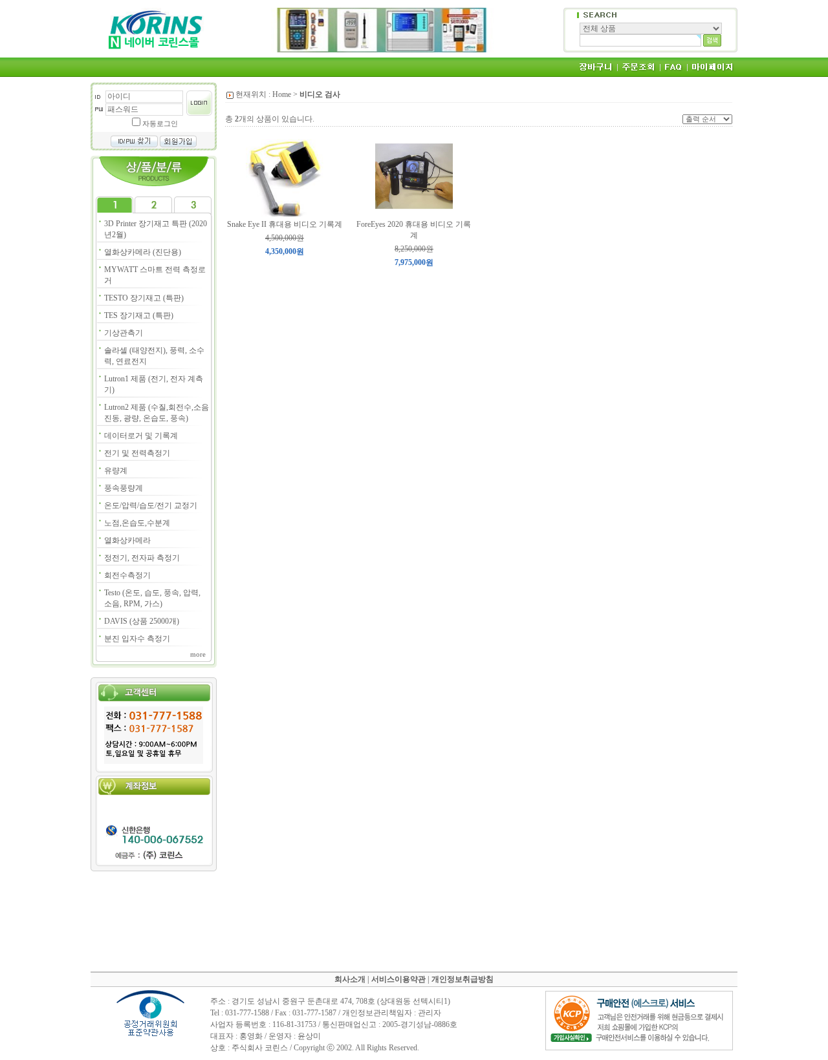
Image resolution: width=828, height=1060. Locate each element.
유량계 (115, 470)
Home (281, 94)
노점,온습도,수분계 (137, 522)
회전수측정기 (127, 575)
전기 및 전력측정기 (137, 453)
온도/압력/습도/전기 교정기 (150, 505)
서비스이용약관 (398, 979)
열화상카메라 (127, 540)
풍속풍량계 (123, 488)
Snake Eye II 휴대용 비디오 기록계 (284, 224)
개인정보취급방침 (462, 979)
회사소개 (349, 979)
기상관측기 (123, 332)
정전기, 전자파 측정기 (142, 557)
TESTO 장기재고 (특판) (144, 297)
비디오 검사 (320, 94)
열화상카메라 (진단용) (142, 252)
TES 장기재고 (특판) (138, 315)
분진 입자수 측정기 (137, 638)
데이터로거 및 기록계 (141, 435)
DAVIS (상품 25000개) (141, 621)
